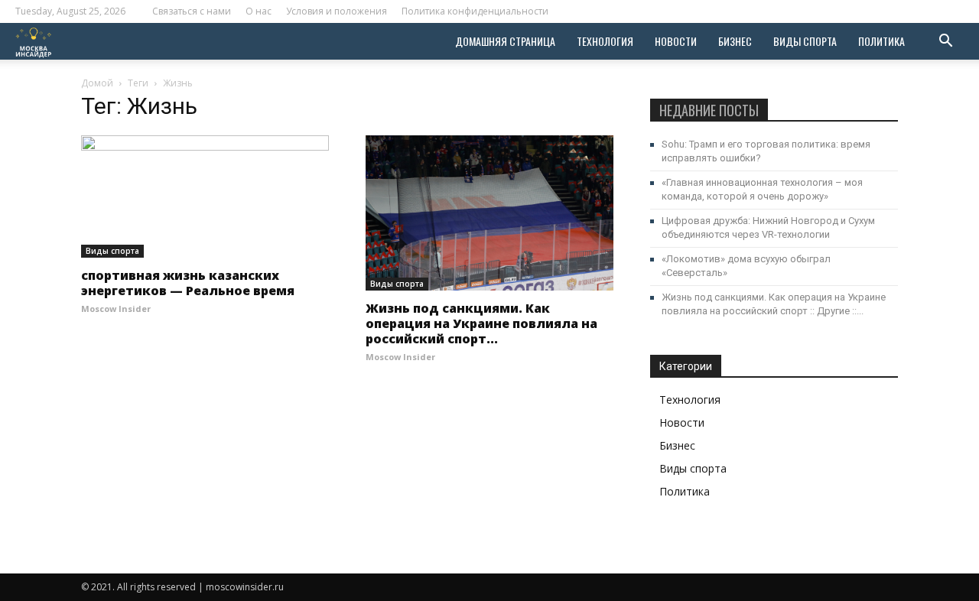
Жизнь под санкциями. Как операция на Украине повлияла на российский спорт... (481, 323)
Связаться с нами (191, 11)
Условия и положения (336, 11)
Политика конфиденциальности (475, 11)
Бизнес (735, 41)
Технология (605, 41)
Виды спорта (805, 41)
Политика (881, 41)
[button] (945, 42)
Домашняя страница (505, 41)
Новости (676, 41)
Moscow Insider (116, 308)
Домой (97, 82)
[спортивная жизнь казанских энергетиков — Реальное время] (205, 196)
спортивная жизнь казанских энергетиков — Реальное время (187, 283)
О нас (259, 11)
